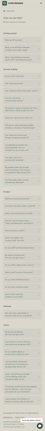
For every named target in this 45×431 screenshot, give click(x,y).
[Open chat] (40, 426)
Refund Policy (8, 417)
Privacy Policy (20, 417)
